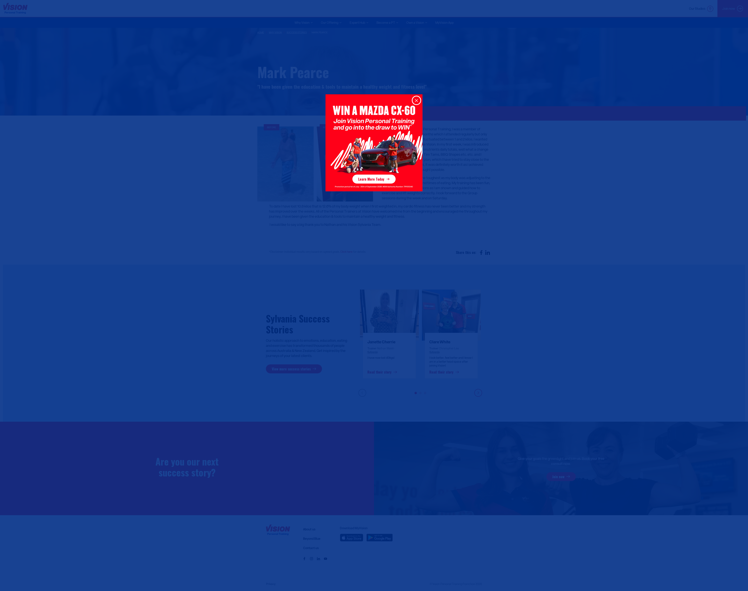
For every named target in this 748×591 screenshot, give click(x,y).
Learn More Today (371, 179)
